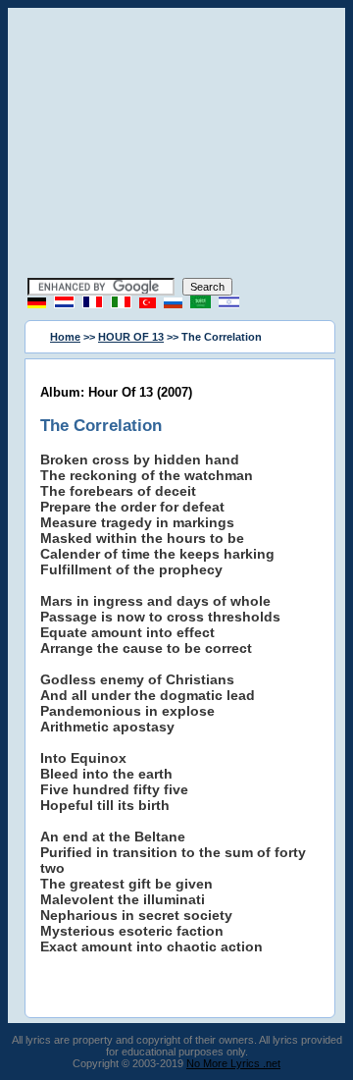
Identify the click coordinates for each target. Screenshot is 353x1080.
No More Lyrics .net (233, 1063)
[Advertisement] (176, 145)
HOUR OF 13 (131, 337)
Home (65, 337)
